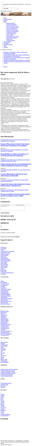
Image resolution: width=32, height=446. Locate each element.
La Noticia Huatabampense (7, 272)
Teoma (2, 347)
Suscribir (17, 236)
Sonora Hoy (3, 256)
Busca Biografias (5, 362)
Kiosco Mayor (4, 267)
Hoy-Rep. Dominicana (6, 331)
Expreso (2, 268)
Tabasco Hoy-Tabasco (6, 289)
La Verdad (3, 274)
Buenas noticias (4, 299)
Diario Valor (3, 271)
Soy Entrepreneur (5, 415)
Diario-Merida (4, 297)
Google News (4, 346)
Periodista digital (4, 319)
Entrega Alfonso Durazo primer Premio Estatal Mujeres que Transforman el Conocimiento (17, 55)
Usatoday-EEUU (5, 327)
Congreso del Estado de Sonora (8, 373)
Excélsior (3, 286)
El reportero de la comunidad (7, 251)
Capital (2, 411)
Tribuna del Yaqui (5, 254)
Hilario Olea (9, 39)
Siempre (2, 395)
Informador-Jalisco (5, 293)
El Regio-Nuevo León (6, 301)
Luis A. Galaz (10, 35)
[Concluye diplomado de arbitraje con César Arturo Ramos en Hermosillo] (16, 171)
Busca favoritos (4, 342)
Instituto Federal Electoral (7, 374)
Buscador (3, 343)
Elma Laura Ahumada (12, 28)
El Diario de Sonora (5, 259)
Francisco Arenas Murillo (12, 31)
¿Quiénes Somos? (8, 19)
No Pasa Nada (4, 266)
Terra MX (3, 350)
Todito (2, 358)
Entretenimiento (7, 41)
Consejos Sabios (4, 384)
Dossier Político (4, 258)
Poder (2, 399)
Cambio (2, 406)
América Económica (5, 414)
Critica (2, 250)
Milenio (2, 281)
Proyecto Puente (4, 264)
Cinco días (3, 329)
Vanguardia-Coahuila (6, 295)
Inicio (5, 17)
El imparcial (3, 247)
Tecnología (6, 43)
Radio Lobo (3, 270)
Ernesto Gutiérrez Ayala (12, 29)
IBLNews (3, 313)
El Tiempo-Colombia (5, 324)
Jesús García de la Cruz (12, 25)
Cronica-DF (3, 287)
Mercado (3, 405)
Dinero (2, 403)
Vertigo (2, 397)
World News (4, 317)
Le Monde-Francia (5, 328)
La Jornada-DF (4, 285)
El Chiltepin (3, 248)
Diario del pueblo (5, 311)
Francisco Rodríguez (11, 24)
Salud (5, 45)
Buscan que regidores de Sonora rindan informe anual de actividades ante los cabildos (15, 194)
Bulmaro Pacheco (11, 23)
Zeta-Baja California (5, 303)
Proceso (2, 394)
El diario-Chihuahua (5, 294)
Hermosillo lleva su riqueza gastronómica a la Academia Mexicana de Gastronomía (14, 154)
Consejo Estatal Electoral (6, 376)
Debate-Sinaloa (4, 302)
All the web (3, 355)
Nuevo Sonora (4, 262)
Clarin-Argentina (5, 320)
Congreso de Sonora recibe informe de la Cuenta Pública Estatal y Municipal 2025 (15, 184)
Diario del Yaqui (4, 255)
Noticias (5, 20)
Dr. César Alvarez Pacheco (13, 27)
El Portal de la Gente (5, 252)
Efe (1, 354)
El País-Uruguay (4, 321)
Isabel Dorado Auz (11, 33)
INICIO (5, 66)
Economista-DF (4, 291)
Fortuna (2, 401)
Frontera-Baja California (6, 298)
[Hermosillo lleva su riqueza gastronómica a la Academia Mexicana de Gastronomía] (16, 151)
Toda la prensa (4, 315)
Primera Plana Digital (6, 260)
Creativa (3, 402)
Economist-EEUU (5, 335)
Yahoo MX (3, 348)
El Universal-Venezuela (6, 333)
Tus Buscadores (4, 344)
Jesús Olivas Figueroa (12, 37)
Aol (1, 351)
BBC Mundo (4, 312)
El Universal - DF (5, 283)
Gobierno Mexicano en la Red (8, 370)
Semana (2, 409)
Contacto (6, 47)
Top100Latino (4, 360)
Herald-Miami (4, 323)
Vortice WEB (4, 263)
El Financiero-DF (5, 290)
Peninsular (3, 410)
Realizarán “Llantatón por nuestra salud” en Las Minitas (17, 60)
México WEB (4, 359)
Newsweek (3, 407)
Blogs (5, 21)
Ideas (2, 398)
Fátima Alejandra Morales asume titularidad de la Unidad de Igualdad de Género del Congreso (16, 164)
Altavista (3, 352)
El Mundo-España (5, 332)
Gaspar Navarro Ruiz (12, 32)
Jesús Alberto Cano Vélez (13, 36)
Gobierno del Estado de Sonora (8, 372)
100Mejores (3, 316)
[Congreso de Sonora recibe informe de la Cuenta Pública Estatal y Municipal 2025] (16, 181)
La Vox (2, 413)
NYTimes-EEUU (5, 325)
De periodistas (4, 282)
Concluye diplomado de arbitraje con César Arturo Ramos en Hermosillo (14, 174)
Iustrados (3, 387)
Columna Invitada (11, 40)
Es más (2, 356)
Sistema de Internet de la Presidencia (9, 369)
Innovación (3, 385)
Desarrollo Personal (8, 44)
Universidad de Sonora (6, 383)
